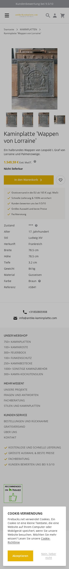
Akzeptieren (20, 556)
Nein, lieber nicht (48, 556)
